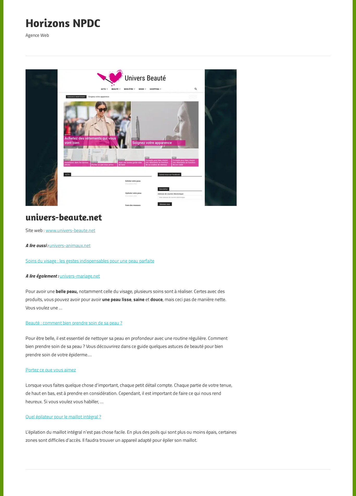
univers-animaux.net (69, 245)
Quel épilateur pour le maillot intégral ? (63, 416)
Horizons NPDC (63, 23)
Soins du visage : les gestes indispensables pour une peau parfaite (90, 260)
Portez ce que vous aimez (51, 369)
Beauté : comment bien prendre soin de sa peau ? (74, 322)
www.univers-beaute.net (70, 230)
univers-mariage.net (80, 275)
